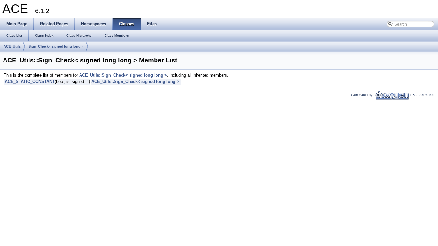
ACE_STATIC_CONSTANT (30, 81)
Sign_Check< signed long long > (56, 46)
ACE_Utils (12, 46)
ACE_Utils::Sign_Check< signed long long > (123, 75)
